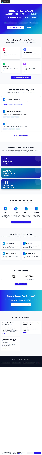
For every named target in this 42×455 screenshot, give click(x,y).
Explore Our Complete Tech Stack (21, 135)
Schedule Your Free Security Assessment (21, 77)
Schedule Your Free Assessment (15, 27)
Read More (4, 333)
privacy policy (20, 453)
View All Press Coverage (21, 283)
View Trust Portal (30, 27)
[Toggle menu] (40, 2)
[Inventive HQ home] (5, 1)
